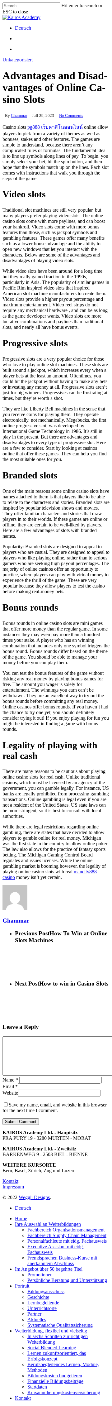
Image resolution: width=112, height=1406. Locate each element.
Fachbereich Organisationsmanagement (66, 1229)
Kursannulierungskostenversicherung (63, 1392)
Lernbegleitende (43, 1302)
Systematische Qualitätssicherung (60, 1325)
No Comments (71, 115)
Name (10, 1079)
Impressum (13, 1186)
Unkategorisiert (17, 59)
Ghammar (19, 115)
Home (21, 1218)
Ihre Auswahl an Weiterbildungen (48, 1224)
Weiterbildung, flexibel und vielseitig (51, 1330)
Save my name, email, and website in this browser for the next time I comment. (54, 1107)
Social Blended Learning (51, 1347)
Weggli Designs (34, 1197)
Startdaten (37, 1386)
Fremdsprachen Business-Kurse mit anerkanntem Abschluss (62, 1260)
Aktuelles (36, 1319)
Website (10, 1093)
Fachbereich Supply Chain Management (66, 1235)
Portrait (22, 1285)
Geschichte (38, 1297)
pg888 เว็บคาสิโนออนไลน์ (55, 127)
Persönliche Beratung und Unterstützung (67, 1280)
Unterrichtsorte (42, 1308)
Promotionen (40, 1274)
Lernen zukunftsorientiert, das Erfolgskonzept (56, 1356)
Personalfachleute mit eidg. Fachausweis (67, 1241)
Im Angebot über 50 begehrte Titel (48, 1269)
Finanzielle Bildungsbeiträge (55, 1381)
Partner (34, 1314)
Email (10, 1086)
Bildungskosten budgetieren (54, 1375)
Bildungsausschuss (45, 1291)
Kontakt (10, 1181)
